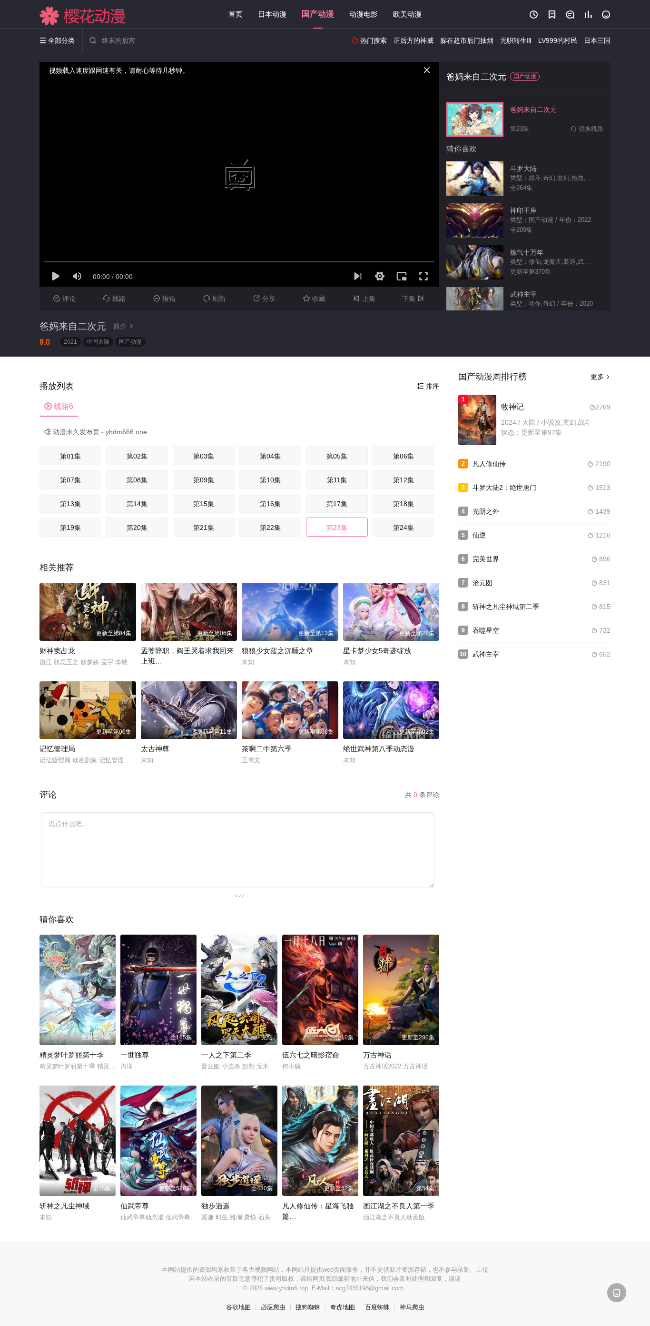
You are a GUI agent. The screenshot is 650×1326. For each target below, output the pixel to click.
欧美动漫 (407, 14)
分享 (264, 298)
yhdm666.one (126, 432)
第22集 (270, 527)
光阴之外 (486, 511)
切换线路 (587, 128)
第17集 (336, 504)
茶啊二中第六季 (267, 749)
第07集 (70, 480)
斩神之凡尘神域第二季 (506, 606)
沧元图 (482, 583)
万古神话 (377, 1055)
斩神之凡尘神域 (64, 1206)
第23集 (336, 527)
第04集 (270, 456)
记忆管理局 (57, 749)
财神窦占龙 (57, 651)
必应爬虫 (273, 1307)
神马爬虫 (412, 1307)
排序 (428, 386)
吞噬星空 (486, 630)
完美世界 (486, 559)
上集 (364, 298)
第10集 (270, 480)
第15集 (203, 504)
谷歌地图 (238, 1307)
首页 (235, 14)
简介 (123, 326)
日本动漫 (272, 14)
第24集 (403, 527)
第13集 (70, 504)
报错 (164, 298)
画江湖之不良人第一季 (398, 1206)
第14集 (137, 504)
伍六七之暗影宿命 (310, 1055)
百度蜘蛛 (377, 1307)
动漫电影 (363, 14)
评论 (64, 298)
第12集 (403, 480)
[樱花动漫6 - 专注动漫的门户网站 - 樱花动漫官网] (82, 16)
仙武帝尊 (134, 1206)
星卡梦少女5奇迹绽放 (377, 651)
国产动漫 (318, 14)
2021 (70, 342)
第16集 (270, 504)
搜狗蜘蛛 (307, 1307)
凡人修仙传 (489, 464)
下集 (413, 298)
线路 (114, 298)
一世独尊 (134, 1055)
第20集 (137, 527)
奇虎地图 (342, 1307)
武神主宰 (486, 654)
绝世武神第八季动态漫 (378, 749)
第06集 (403, 456)
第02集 (137, 456)
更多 (601, 376)
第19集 (70, 527)
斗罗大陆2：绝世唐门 (504, 487)
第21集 (203, 527)
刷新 (214, 298)
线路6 (58, 406)
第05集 (336, 456)
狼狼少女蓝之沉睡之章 (277, 651)
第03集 (203, 456)
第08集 (137, 480)
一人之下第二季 (226, 1055)
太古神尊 (155, 749)
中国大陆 (98, 342)
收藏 (314, 298)
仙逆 (479, 535)
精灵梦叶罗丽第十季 (71, 1055)
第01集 (70, 456)
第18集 (403, 504)
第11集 (337, 480)
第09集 (203, 480)
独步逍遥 (215, 1206)
